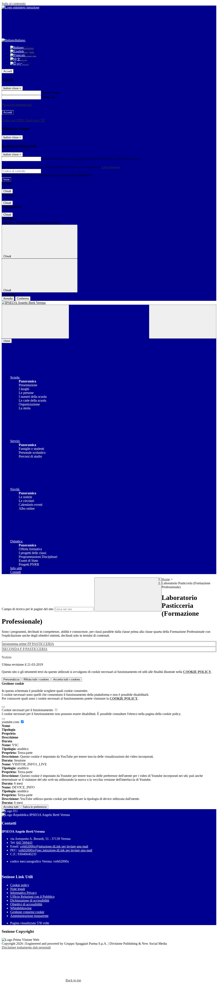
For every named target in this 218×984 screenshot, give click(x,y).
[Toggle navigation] (35, 322)
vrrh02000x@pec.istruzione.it (55, 850)
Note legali (17, 889)
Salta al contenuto (14, 3)
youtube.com (11, 722)
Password (48, 97)
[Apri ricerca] (182, 322)
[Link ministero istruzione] (20, 7)
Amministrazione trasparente (29, 916)
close (6, 340)
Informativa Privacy (23, 893)
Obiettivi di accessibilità (26, 904)
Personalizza (11, 679)
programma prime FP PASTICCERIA (28, 644)
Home (166, 579)
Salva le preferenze (35, 807)
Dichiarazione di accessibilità (29, 900)
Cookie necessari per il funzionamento (28, 710)
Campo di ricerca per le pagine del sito (27, 609)
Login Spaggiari (111, 167)
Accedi (7, 71)
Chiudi (7, 191)
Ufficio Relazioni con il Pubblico (32, 896)
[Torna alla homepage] (109, 303)
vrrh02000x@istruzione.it (54, 846)
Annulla (8, 298)
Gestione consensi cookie (27, 912)
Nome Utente (51, 92)
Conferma (23, 298)
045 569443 (24, 842)
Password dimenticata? (17, 105)
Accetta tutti (66, 679)
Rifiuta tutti (36, 679)
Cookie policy (19, 885)
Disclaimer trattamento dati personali (26, 947)
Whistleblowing (21, 908)
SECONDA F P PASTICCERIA (25, 649)
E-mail (46, 159)
